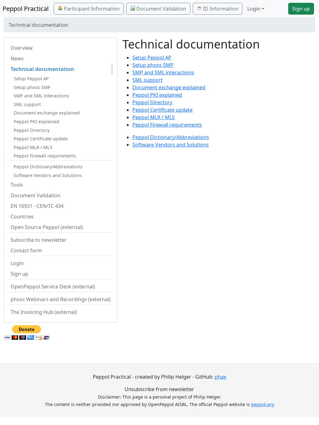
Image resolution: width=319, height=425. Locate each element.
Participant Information (91, 8)
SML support (27, 104)
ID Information (220, 8)
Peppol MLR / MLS (33, 147)
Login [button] (253, 8)
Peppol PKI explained (36, 121)
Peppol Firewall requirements (45, 156)
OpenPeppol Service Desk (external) (53, 286)
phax (220, 376)
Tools (17, 184)
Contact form (26, 250)
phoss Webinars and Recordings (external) (61, 299)
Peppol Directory (32, 130)
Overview (22, 47)
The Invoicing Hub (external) (44, 312)
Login (17, 263)
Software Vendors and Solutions (48, 175)
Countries (22, 216)
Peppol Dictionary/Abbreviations (48, 167)
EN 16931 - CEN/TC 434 (37, 206)
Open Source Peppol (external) (47, 227)
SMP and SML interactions (41, 96)
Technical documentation (42, 69)
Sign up (301, 8)
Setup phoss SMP (32, 87)
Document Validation (160, 8)
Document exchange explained (47, 113)
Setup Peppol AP (31, 79)
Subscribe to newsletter (39, 239)
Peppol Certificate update (41, 139)
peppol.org (262, 404)
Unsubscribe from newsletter (159, 389)
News (17, 58)
